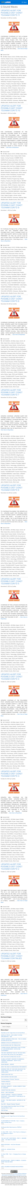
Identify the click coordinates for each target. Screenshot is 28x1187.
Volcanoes (15, 100)
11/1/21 (13, 56)
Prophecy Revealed (11, 83)
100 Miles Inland (6, 56)
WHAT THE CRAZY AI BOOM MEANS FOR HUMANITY (14, 1066)
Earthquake (15, 65)
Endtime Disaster (20, 69)
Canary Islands (12, 345)
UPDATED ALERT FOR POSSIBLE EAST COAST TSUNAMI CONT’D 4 (11, 676)
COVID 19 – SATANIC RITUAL (8, 1149)
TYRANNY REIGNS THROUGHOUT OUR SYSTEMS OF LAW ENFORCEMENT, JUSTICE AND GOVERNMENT (13, 1049)
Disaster (9, 65)
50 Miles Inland (19, 56)
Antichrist (3, 58)
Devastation (4, 65)
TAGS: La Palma (9, 1010)
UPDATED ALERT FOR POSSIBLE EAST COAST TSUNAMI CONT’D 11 (11, 12)
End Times (12, 69)
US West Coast (19, 380)
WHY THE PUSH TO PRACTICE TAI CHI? (11, 1056)
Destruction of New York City (16, 63)
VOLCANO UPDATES (6, 100)
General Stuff (5, 54)
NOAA (8, 77)
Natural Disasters (9, 361)
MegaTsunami (14, 75)
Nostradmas (13, 77)
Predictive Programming (13, 81)
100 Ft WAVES (6, 341)
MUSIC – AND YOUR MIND (7, 1092)
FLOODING (16, 71)
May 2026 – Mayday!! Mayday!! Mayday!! (10, 1104)
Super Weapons (5, 848)
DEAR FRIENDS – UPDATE (7, 1064)
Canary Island (17, 58)
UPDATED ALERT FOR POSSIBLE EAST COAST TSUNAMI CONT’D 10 (11, 108)
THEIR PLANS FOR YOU (7, 1074)
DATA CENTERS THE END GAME (9, 1076)
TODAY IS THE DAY (6, 1084)
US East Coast (16, 96)
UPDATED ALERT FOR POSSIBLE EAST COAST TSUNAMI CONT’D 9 (11, 205)
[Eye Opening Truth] (6, 2)
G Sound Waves (18, 834)
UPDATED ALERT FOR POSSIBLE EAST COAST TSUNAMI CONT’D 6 (11, 487)
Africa (25, 56)
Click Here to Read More (12, 147)
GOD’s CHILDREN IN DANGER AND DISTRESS (12, 1166)
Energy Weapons (14, 831)
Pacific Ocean (8, 79)
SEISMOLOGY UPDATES (19, 85)
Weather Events (13, 102)
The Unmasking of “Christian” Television (10, 1079)
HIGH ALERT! (15, 73)
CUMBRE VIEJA (18, 61)
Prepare (22, 81)
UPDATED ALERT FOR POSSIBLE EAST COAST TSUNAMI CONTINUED (11, 956)
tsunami (9, 92)
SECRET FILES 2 (5, 370)
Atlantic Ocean (10, 58)
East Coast (3, 67)
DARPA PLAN (4, 63)
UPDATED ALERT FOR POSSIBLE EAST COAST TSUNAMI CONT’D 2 (11, 866)
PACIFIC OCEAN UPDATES (12, 842)
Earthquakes (22, 65)
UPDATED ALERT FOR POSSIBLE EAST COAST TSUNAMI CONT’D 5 (11, 581)
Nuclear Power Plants (6, 363)
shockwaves (4, 88)
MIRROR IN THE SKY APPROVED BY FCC (11, 1042)
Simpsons (14, 88)
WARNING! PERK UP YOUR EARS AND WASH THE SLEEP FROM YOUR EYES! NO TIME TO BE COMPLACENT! (13, 1071)
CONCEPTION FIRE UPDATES (8, 1090)
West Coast (21, 102)
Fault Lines (10, 71)
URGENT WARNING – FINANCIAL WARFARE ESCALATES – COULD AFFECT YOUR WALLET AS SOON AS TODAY (13, 1096)
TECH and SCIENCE (17, 374)
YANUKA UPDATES (5, 1081)
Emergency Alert (5, 69)
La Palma (22, 73)
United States (23, 94)
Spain (6, 90)
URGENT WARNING (6, 96)
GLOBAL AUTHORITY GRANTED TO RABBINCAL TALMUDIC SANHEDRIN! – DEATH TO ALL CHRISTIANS (12, 1061)
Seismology (8, 85)
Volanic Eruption (8, 98)
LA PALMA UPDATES (10, 359)
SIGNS (10, 88)
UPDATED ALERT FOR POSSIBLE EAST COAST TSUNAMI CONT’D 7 (11, 392)
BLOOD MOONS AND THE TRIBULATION (10, 1045)
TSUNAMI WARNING (13, 94)
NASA (20, 75)
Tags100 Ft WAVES (13, 90)
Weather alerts (4, 102)
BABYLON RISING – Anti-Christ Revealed (10, 1144)
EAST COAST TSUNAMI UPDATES (16, 67)
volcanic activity (17, 98)
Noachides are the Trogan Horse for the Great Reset (13, 1032)
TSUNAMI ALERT (15, 92)
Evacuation (3, 71)
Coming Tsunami (9, 61)
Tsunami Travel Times (20, 376)
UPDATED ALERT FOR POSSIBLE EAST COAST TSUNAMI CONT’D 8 (11, 298)
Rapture (19, 83)
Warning (21, 100)
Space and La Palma (16, 846)
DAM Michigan (4, 1110)
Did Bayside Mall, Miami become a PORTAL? (11, 1127)
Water (25, 100)
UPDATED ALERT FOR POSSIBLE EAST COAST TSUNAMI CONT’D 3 (11, 773)
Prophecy (3, 83)
